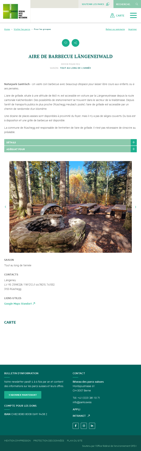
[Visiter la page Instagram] (84, 426)
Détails (11, 142)
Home (7, 29)
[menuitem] (95, 4)
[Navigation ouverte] (133, 15)
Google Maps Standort (18, 303)
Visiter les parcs (22, 29)
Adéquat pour (15, 149)
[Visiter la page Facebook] (76, 426)
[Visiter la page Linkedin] (92, 426)
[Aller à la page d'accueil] (15, 11)
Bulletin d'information (21, 373)
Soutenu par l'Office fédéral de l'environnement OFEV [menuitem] (109, 445)
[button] (66, 43)
